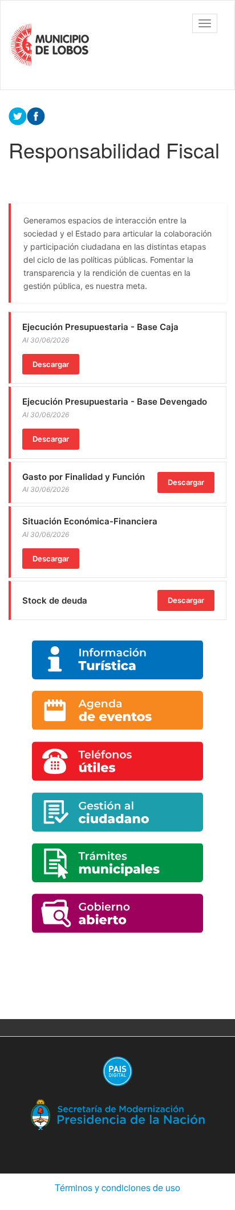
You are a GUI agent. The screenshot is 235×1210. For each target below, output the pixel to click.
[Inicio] (51, 45)
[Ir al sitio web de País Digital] (117, 1071)
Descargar (51, 364)
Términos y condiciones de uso (117, 1187)
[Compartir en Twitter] (18, 115)
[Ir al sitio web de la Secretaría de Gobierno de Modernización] (117, 1114)
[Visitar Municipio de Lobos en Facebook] (36, 115)
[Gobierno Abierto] (117, 913)
